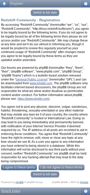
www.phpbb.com (41, 83)
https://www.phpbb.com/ (34, 98)
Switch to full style (45, 12)
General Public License (32, 79)
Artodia (84, 182)
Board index (11, 191)
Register (17, 4)
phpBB (20, 182)
